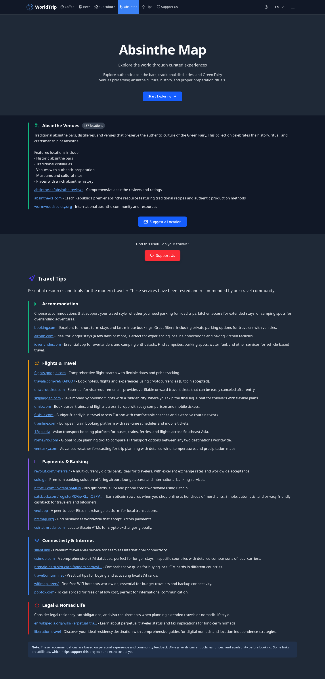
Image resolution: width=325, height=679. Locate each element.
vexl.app (41, 510)
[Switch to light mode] (267, 7)
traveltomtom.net (49, 575)
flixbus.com (44, 414)
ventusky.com (45, 448)
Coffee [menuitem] (69, 7)
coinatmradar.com (49, 527)
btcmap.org (44, 519)
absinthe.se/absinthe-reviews (58, 189)
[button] (162, 64)
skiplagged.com (47, 398)
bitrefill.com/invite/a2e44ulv (57, 488)
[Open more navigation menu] (293, 7)
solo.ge (40, 479)
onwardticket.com (49, 389)
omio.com (42, 406)
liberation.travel (47, 631)
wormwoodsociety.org (53, 206)
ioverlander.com (47, 344)
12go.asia (42, 431)
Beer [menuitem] (86, 7)
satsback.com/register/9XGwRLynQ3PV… (68, 496)
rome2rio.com (46, 440)
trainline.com (45, 423)
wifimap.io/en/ (46, 583)
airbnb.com (44, 336)
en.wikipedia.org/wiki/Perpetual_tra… (65, 623)
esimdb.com (44, 558)
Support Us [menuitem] (169, 7)
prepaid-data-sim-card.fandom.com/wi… (68, 566)
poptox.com (44, 592)
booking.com (45, 327)
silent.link (42, 550)
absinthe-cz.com (48, 198)
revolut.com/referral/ (52, 471)
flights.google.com (50, 372)
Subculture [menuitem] (107, 7)
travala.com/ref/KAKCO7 (54, 381)
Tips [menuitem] (149, 7)
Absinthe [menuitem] (130, 7)
